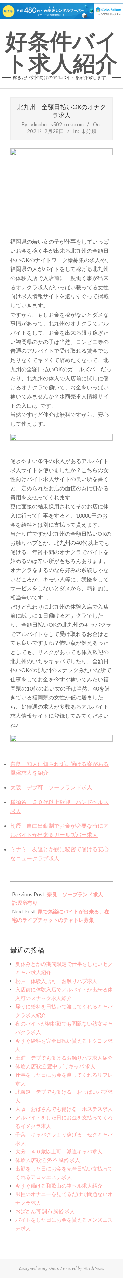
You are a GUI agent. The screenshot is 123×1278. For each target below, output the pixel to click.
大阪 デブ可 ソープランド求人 (51, 787)
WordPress (93, 1268)
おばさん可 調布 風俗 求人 (45, 1211)
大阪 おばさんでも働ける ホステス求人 (64, 1109)
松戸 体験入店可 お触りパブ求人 (56, 981)
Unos (53, 1268)
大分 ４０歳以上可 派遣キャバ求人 (58, 1151)
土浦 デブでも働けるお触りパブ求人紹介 (64, 1058)
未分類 (88, 131)
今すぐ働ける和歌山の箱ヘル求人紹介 (58, 1185)
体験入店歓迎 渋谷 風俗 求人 (47, 1160)
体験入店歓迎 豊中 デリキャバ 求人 (55, 1066)
